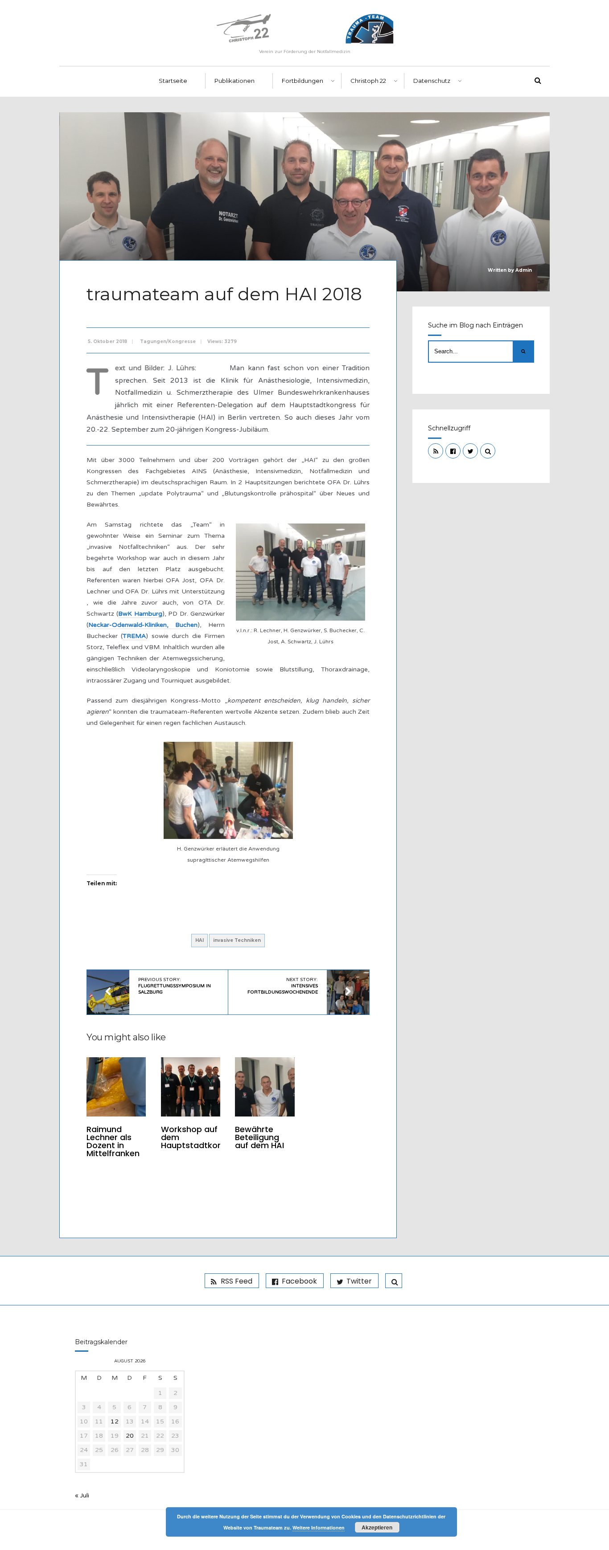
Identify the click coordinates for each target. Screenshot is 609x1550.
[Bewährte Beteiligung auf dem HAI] (264, 1086)
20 (130, 1436)
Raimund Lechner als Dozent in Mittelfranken (113, 1141)
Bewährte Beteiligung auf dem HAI (259, 1137)
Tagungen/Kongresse (168, 341)
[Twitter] (470, 450)
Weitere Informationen (318, 1527)
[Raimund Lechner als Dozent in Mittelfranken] (116, 1086)
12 (115, 1421)
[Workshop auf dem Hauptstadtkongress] (190, 1086)
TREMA (134, 636)
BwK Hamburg (140, 614)
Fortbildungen (302, 80)
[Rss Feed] (435, 450)
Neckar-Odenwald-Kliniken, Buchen (143, 625)
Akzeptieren (377, 1527)
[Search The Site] (487, 450)
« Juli (82, 1495)
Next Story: (282, 986)
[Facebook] (453, 450)
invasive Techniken (237, 940)
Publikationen (234, 80)
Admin (523, 270)
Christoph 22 (368, 80)
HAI (199, 940)
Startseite (173, 80)
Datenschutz (431, 80)
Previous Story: (174, 986)
